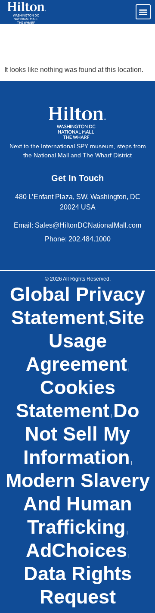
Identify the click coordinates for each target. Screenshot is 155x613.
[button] (143, 12)
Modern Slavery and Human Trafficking (78, 503)
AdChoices (76, 550)
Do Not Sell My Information (81, 434)
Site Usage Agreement (85, 340)
